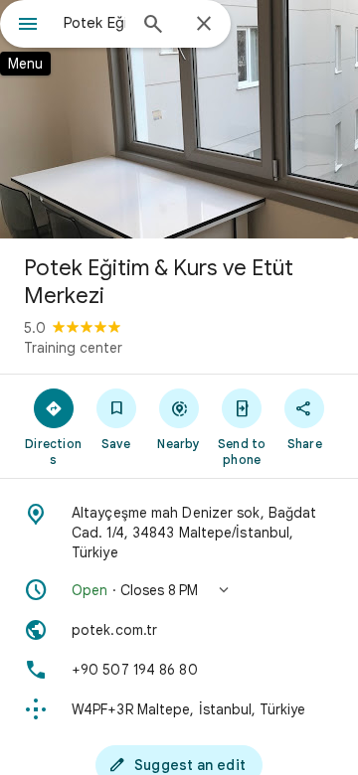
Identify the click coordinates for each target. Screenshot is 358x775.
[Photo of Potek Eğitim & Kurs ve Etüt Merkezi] (179, 119)
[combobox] (94, 23)
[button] (179, 590)
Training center (73, 348)
